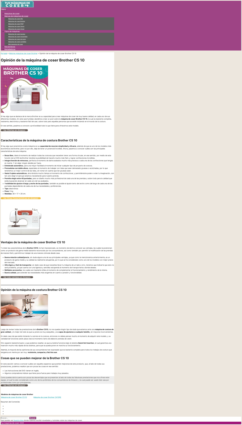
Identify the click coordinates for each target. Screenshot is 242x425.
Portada (4, 53)
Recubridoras (10, 47)
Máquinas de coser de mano (17, 39)
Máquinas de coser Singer (16, 29)
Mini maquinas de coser (15, 44)
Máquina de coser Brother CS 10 (14, 397)
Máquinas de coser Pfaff (15, 24)
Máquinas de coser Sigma (16, 26)
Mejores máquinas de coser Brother (23, 53)
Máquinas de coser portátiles (17, 41)
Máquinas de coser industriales (17, 36)
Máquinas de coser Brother (16, 21)
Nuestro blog (18, 420)
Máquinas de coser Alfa (15, 19)
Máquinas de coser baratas (16, 34)
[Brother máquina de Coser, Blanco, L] (24, 236)
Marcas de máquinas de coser (16, 16)
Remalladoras (10, 49)
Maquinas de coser (12, 14)
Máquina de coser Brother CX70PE (47, 397)
